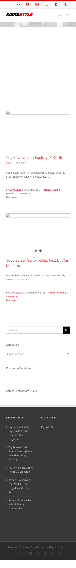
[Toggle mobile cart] (60, 16)
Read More (11, 197)
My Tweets (47, 427)
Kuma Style (15, 189)
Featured (47, 189)
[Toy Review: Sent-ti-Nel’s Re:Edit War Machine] (38, 233)
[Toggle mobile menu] (68, 16)
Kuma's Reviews (56, 292)
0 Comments (23, 193)
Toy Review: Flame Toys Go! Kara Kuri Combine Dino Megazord (19, 433)
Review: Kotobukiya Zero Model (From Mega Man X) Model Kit (20, 486)
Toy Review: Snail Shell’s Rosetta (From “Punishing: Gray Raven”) (20, 453)
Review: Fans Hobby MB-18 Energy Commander (20, 504)
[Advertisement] (38, 67)
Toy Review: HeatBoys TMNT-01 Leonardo (21, 469)
